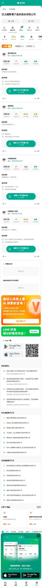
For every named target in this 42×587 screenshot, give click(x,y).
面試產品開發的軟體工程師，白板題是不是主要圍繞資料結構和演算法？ (22, 380)
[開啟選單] (3, 3)
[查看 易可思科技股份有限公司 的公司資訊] (21, 442)
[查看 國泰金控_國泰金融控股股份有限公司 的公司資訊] (21, 437)
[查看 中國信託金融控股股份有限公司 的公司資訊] (21, 452)
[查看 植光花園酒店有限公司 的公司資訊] (21, 470)
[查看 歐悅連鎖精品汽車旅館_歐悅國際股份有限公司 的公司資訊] (21, 465)
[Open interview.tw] (3, 532)
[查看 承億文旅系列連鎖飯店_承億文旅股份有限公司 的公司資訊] (21, 495)
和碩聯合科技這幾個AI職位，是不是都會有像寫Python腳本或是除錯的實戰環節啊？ (23, 390)
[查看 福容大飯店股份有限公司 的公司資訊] (21, 490)
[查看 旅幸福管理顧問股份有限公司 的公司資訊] (21, 480)
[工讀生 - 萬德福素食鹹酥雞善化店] (13, 518)
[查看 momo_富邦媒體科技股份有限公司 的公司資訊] (21, 422)
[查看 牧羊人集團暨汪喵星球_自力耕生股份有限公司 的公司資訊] (21, 447)
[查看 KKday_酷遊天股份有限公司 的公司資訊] (21, 427)
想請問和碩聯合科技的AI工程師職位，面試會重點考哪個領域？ (22, 400)
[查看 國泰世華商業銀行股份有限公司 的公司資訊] (21, 417)
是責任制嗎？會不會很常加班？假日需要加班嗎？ (22, 371)
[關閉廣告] (38, 535)
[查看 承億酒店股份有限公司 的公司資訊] (21, 475)
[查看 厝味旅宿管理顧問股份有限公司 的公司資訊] (21, 485)
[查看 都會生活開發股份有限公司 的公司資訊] (21, 500)
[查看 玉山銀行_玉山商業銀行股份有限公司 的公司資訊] (21, 432)
